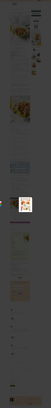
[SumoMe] (0, 206)
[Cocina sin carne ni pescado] (25, 210)
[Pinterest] (0, 203)
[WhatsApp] (0, 204)
